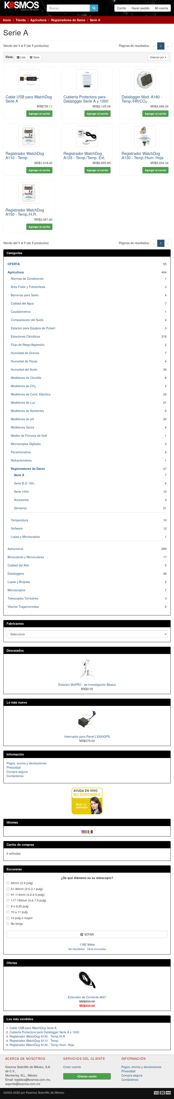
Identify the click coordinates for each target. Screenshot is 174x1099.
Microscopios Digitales (26, 444)
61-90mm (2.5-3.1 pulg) (27, 889)
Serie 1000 (21, 491)
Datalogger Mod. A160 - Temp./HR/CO (142, 99)
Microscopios (16, 590)
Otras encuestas (96, 949)
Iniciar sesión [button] (88, 1076)
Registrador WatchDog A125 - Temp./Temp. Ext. (84, 155)
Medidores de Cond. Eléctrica (31, 394)
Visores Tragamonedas (23, 606)
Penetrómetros (21, 452)
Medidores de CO (23, 386)
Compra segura (17, 771)
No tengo (17, 923)
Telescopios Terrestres (23, 598)
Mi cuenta (161, 8)
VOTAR (88, 934)
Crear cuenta (72, 1067)
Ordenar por (157, 57)
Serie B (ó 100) (24, 483)
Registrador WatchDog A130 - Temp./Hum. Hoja (142, 155)
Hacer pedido (141, 8)
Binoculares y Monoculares (26, 557)
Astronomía (15, 549)
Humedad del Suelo (24, 369)
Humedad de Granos (25, 353)
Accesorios (21, 500)
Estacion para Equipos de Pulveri (33, 328)
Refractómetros (21, 460)
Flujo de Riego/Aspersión (28, 344)
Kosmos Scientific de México (45, 1092)
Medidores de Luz (23, 402)
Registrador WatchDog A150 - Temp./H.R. (25, 212)
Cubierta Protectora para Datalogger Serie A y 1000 (85, 99)
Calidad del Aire (18, 565)
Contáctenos (15, 776)
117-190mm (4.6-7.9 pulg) (28, 900)
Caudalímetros (21, 311)
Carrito (121, 8)
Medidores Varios (22, 427)
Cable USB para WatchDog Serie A (29, 99)
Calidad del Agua (22, 303)
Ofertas (12, 963)
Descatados (15, 650)
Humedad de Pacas (24, 361)
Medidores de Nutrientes (27, 411)
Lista (22, 57)
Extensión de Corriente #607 (87, 997)
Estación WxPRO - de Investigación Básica (87, 684)
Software (17, 528)
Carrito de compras (20, 844)
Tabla (35, 57)
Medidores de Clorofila (26, 378)
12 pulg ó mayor (22, 918)
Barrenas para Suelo (25, 295)
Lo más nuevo (17, 702)
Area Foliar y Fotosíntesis (28, 287)
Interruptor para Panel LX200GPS (87, 736)
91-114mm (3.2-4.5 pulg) (28, 894)
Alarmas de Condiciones (27, 278)
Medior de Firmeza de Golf (29, 435)
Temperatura (19, 520)
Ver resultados (76, 949)
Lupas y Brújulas (19, 582)
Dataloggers (16, 573)
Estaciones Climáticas (25, 336)
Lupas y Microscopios (25, 536)
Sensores (20, 508)
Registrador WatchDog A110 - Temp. (25, 155)
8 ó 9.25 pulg (19, 906)
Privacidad (14, 767)
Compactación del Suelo (27, 320)
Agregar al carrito (39, 113)
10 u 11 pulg (19, 912)
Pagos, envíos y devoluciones (26, 763)
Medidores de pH (22, 419)
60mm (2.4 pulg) (22, 883)
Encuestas (14, 869)
